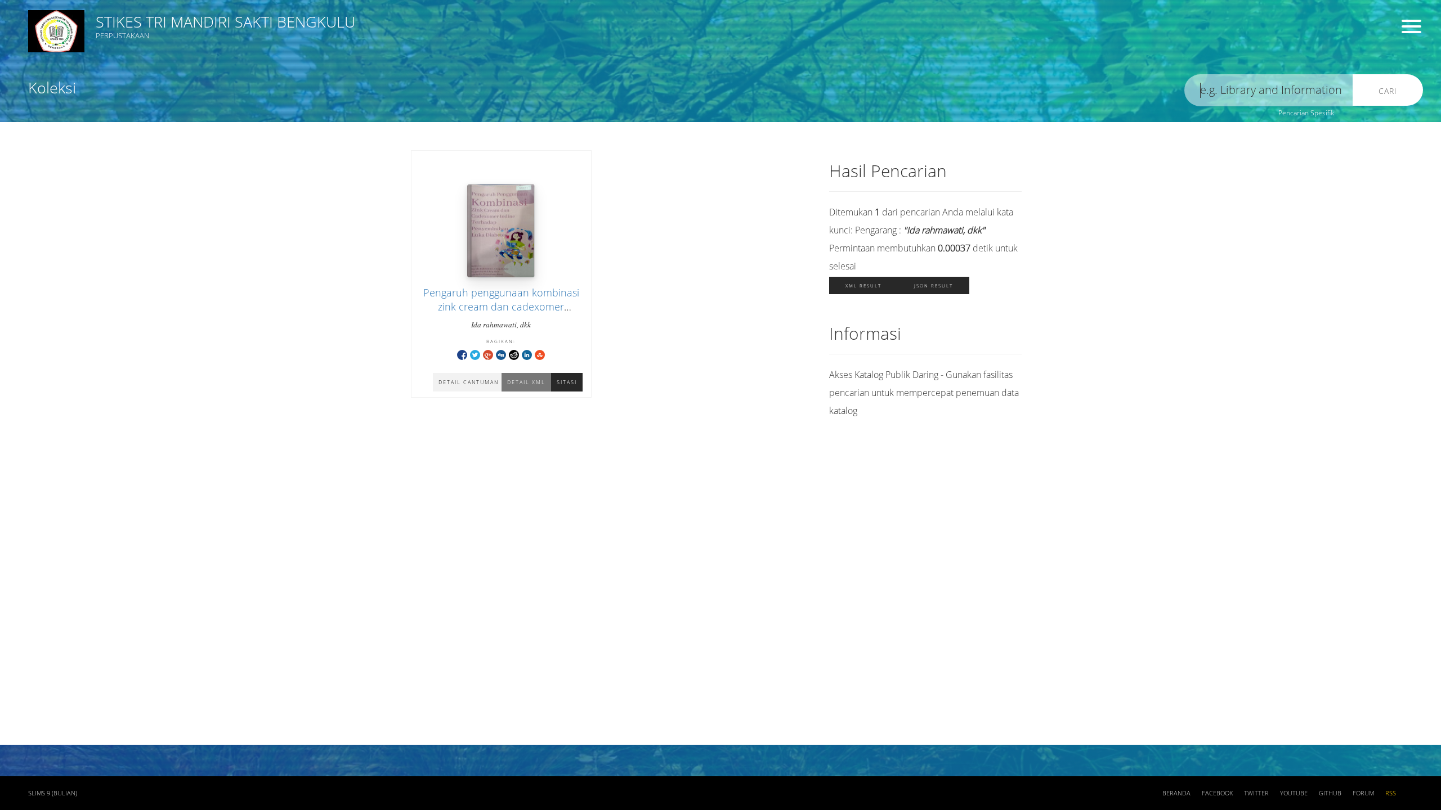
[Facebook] (462, 354)
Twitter (1256, 793)
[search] (1268, 90)
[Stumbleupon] (540, 354)
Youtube (1294, 793)
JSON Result (933, 285)
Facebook (1217, 793)
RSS (1390, 793)
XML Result (863, 285)
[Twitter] (475, 354)
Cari (1388, 91)
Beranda (1176, 793)
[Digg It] (501, 354)
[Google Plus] (488, 354)
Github (1330, 793)
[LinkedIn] (527, 354)
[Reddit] (514, 354)
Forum (1363, 793)
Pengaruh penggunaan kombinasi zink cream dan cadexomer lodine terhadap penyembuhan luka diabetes (501, 314)
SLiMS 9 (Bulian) (52, 793)
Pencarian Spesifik (1306, 113)
